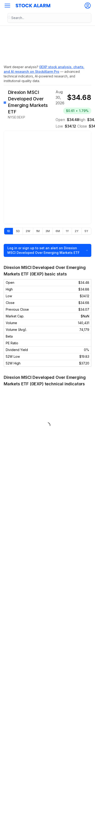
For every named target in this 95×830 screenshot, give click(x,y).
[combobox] (49, 18)
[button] (7, 5)
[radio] (8, 231)
